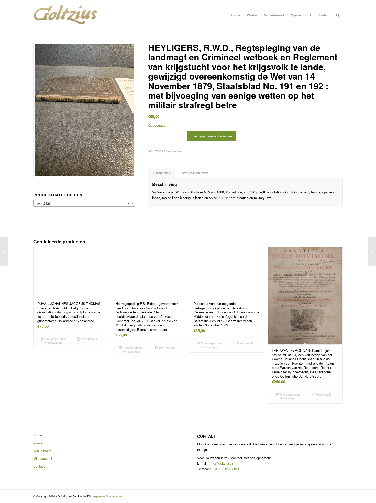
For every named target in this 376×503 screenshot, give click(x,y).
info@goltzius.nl (222, 463)
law (179, 151)
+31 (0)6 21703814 (225, 468)
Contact (39, 466)
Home (37, 435)
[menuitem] (236, 15)
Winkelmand (42, 450)
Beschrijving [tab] (161, 173)
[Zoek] (338, 15)
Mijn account (42, 458)
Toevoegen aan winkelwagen (211, 136)
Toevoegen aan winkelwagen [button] (54, 341)
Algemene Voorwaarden (108, 496)
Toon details (88, 339)
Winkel (38, 443)
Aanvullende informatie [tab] (194, 173)
